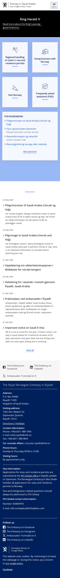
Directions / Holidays (14, 423)
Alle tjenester (30, 151)
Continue (7, 569)
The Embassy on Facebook (15, 367)
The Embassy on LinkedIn (42, 367)
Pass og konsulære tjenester (21, 128)
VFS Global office (30, 475)
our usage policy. (14, 563)
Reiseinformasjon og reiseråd (22, 136)
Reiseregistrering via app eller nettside (27, 144)
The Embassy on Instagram (21, 531)
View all (30, 350)
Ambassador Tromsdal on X (21, 375)
